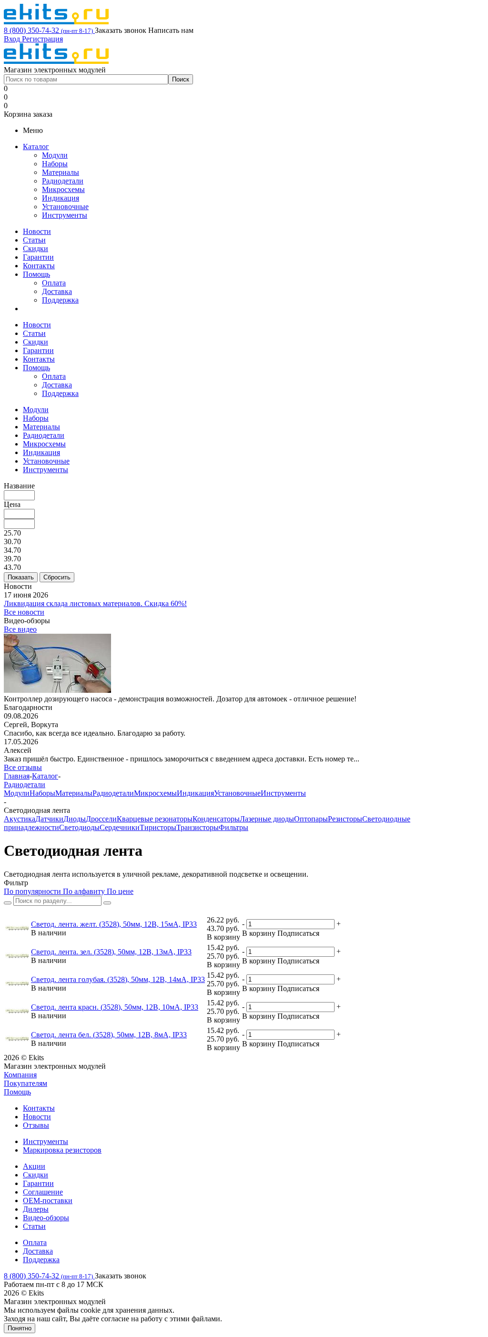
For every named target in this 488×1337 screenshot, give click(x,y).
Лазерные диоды (267, 819)
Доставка (57, 291)
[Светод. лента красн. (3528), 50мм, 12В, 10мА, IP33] (17, 1011)
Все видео (20, 629)
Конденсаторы (216, 819)
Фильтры (233, 827)
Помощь (36, 274)
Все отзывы (23, 767)
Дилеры (36, 1209)
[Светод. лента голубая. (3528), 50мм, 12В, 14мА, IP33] (17, 984)
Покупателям (25, 1083)
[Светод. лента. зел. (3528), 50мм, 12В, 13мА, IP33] (17, 956)
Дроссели (101, 819)
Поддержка (60, 300)
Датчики (49, 819)
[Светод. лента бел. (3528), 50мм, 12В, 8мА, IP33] (17, 1039)
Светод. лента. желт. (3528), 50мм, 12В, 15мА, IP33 (114, 924)
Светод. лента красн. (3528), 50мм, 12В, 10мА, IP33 (114, 1007)
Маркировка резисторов (62, 1150)
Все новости (24, 612)
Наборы (55, 164)
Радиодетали (62, 181)
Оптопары (311, 819)
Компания (20, 1075)
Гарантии (38, 257)
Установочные (65, 207)
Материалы (60, 172)
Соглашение (43, 1192)
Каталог (36, 146)
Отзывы (36, 1125)
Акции (34, 1166)
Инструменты (64, 215)
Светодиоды (79, 827)
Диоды (74, 819)
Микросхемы (63, 189)
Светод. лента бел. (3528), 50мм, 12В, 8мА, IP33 (109, 1035)
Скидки (35, 248)
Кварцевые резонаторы (155, 819)
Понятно (19, 1328)
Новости (37, 231)
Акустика (19, 819)
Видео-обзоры (46, 1218)
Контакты (39, 266)
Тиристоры (158, 827)
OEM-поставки (47, 1200)
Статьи (34, 240)
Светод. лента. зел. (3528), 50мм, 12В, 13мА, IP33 (111, 952)
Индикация (60, 198)
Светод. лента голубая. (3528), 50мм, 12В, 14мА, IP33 (118, 979)
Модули (55, 155)
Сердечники (120, 827)
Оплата (54, 283)
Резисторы (345, 819)
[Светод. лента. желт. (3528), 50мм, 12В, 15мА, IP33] (17, 928)
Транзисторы (197, 827)
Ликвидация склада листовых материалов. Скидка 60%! (95, 603)
